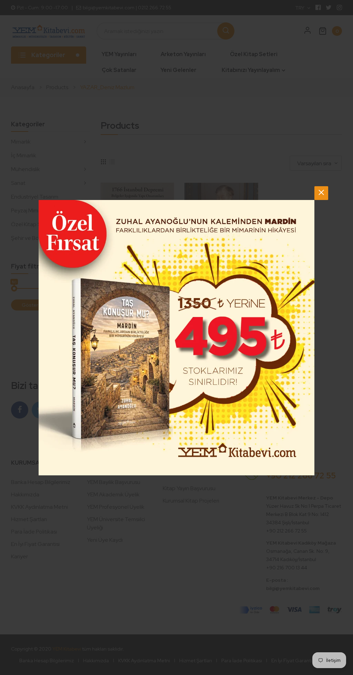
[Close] (321, 193)
